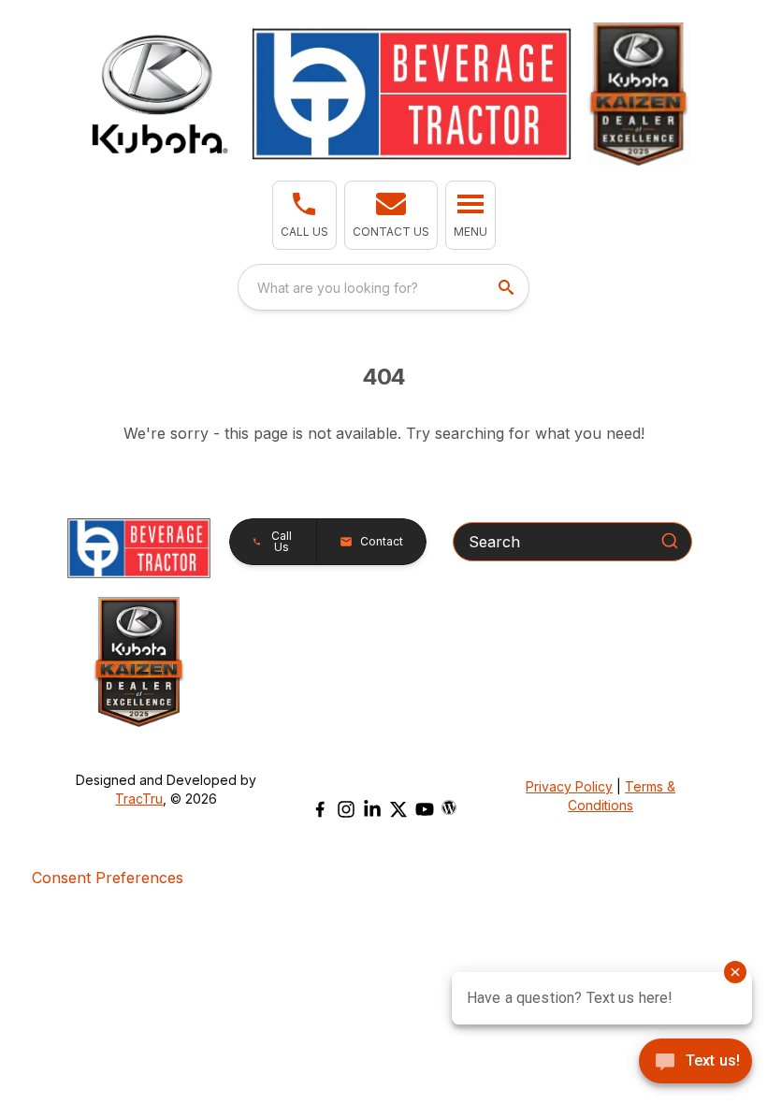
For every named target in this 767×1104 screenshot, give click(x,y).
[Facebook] (320, 809)
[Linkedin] (372, 809)
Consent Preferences (107, 877)
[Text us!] (695, 1062)
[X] (398, 809)
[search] (507, 287)
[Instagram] (346, 809)
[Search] (670, 540)
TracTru (139, 798)
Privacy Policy (569, 786)
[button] (304, 215)
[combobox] (383, 287)
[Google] (448, 807)
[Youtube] (424, 809)
